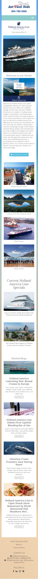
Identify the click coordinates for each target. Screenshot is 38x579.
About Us (19, 545)
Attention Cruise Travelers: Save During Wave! (19, 461)
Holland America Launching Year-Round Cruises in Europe (19, 381)
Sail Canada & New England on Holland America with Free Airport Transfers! (19, 344)
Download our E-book (19, 155)
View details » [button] (19, 397)
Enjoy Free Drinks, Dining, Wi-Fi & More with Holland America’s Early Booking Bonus (19, 314)
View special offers (18, 32)
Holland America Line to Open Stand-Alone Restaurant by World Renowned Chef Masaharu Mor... (19, 506)
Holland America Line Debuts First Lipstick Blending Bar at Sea (19, 422)
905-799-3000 (19, 11)
